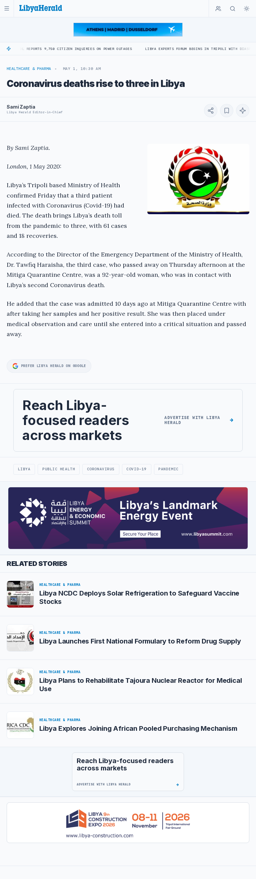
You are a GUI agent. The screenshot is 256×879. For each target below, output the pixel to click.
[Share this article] (210, 110)
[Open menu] (7, 8)
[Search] (232, 8)
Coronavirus (101, 469)
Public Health (58, 469)
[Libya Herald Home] (40, 8)
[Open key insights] (242, 110)
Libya (24, 469)
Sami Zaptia (21, 107)
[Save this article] (226, 110)
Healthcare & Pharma (29, 68)
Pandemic (168, 469)
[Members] (218, 8)
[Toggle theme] (246, 8)
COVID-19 (136, 469)
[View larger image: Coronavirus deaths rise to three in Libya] (198, 179)
